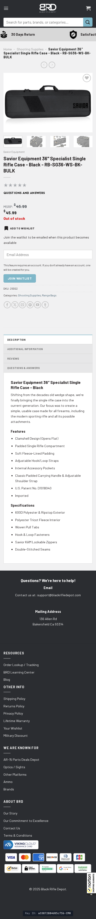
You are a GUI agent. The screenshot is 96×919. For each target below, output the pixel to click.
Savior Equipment (14, 151)
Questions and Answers (24, 193)
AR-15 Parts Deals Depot (21, 759)
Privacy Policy (13, 713)
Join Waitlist (20, 278)
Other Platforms (15, 774)
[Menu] (6, 8)
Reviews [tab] (13, 358)
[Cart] (88, 8)
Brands (8, 789)
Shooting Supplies (30, 49)
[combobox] (43, 22)
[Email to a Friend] (22, 304)
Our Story (10, 813)
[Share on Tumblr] (45, 304)
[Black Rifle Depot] (47, 8)
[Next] (85, 103)
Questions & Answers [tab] (23, 367)
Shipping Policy (14, 699)
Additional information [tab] (25, 349)
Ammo (8, 782)
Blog (6, 679)
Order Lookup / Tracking (21, 665)
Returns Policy (13, 706)
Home (7, 49)
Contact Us (11, 828)
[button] (91, 884)
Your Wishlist (12, 728)
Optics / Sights (14, 767)
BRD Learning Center (18, 672)
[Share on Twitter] (14, 304)
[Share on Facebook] (7, 304)
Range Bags (49, 295)
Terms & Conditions (17, 835)
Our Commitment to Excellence (25, 821)
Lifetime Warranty (16, 721)
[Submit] (88, 22)
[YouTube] (37, 304)
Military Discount (15, 735)
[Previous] (11, 103)
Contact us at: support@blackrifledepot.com (48, 595)
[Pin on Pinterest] (30, 304)
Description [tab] (16, 339)
